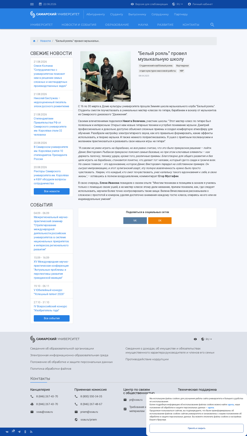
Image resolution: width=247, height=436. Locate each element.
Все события (52, 318)
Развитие (165, 24)
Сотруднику (160, 14)
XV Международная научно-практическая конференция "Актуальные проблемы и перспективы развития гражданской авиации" (51, 269)
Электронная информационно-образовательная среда (69, 355)
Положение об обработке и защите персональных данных (71, 362)
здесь (231, 404)
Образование (117, 24)
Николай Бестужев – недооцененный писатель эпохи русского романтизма (51, 102)
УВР (181, 71)
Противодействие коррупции (147, 359)
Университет (41, 24)
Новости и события (79, 24)
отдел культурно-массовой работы (157, 71)
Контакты (191, 24)
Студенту (116, 14)
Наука (143, 24)
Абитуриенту (95, 14)
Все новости (51, 191)
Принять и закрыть (196, 428)
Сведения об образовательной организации (62, 348)
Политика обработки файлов (50, 368)
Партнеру (181, 14)
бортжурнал (182, 65)
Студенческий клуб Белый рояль (156, 65)
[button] (178, 4)
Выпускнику (137, 14)
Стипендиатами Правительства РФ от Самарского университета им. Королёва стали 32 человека (50, 126)
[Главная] (34, 41)
